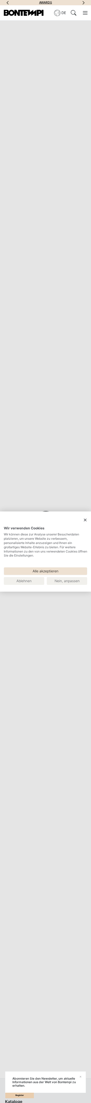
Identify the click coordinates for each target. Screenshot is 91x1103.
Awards (45, 2)
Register (19, 1095)
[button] (8, 2)
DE (63, 13)
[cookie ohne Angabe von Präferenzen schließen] (85, 520)
